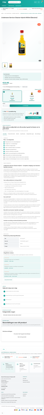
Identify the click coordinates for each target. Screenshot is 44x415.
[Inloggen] (39, 2)
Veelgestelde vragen (30, 133)
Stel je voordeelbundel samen (33, 117)
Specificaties (22, 133)
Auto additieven (8, 13)
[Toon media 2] (10, 65)
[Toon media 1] (5, 65)
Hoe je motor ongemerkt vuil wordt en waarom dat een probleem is (10, 398)
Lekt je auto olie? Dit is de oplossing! (7, 395)
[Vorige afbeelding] (4, 42)
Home (2, 13)
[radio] (12, 96)
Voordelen (5, 133)
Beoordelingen (37, 133)
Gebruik (17, 133)
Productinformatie (11, 133)
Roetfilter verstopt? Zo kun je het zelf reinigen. (9, 400)
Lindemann (25, 394)
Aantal (4, 103)
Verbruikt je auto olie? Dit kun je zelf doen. (8, 394)
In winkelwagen (25, 105)
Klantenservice (11, 5)
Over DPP (24, 378)
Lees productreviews (8, 279)
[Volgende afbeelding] (40, 42)
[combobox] (14, 2)
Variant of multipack (6, 89)
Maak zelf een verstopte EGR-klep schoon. (8, 402)
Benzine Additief (15, 13)
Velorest (24, 395)
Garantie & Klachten (26, 382)
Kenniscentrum (18, 5)
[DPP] (4, 2)
